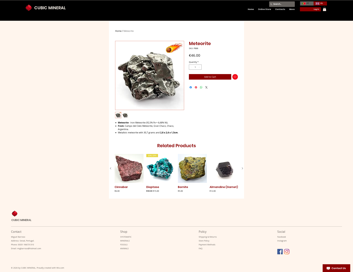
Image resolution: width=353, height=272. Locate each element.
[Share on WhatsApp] (201, 87)
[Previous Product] (110, 168)
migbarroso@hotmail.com (29, 248)
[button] (324, 9)
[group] (176, 175)
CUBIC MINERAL (50, 8)
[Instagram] (286, 251)
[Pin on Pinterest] (196, 87)
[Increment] (199, 67)
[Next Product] (242, 168)
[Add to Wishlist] (235, 77)
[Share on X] (206, 87)
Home (118, 30)
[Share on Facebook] (190, 87)
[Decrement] (191, 67)
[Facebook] (280, 251)
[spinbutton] (195, 67)
